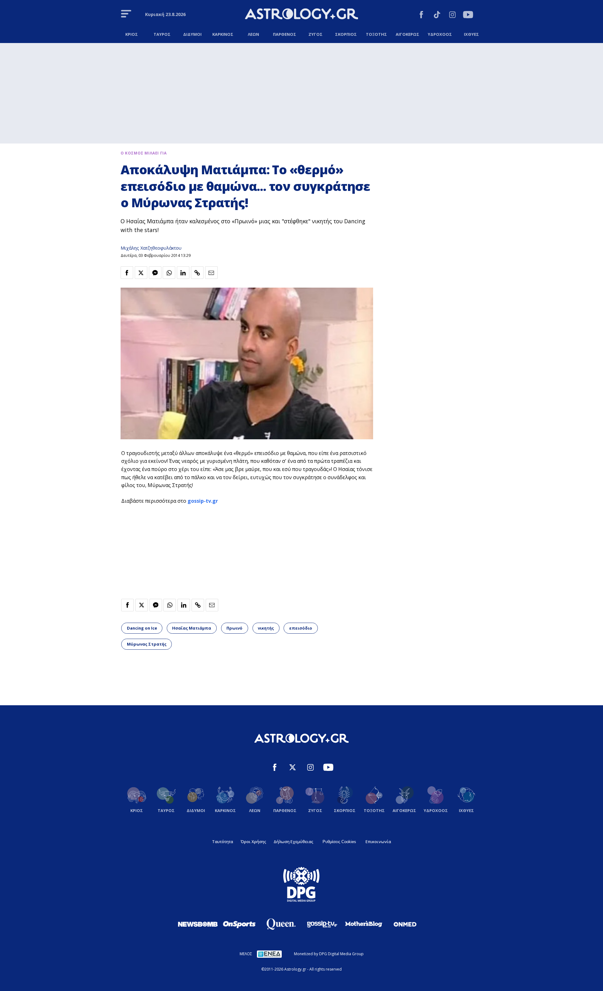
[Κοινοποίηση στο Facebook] (127, 272)
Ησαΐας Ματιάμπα (191, 628)
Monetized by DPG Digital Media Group (329, 953)
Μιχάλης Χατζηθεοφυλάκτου (151, 248)
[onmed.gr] (405, 924)
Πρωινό (234, 628)
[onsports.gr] (239, 924)
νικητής (266, 628)
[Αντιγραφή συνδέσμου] (197, 272)
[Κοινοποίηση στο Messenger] (155, 272)
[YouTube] (468, 15)
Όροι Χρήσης (253, 841)
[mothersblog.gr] (364, 924)
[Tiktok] (437, 15)
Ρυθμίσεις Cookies (339, 841)
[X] (292, 768)
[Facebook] (421, 15)
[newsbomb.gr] (198, 924)
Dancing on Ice (142, 628)
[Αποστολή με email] (211, 272)
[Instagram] (452, 15)
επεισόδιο (300, 628)
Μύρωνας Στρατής (146, 644)
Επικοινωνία (378, 841)
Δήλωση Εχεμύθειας (293, 841)
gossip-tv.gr (202, 500)
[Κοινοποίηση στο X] (141, 272)
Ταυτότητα (222, 841)
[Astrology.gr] (301, 14)
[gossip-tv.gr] (322, 924)
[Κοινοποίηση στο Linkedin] (183, 272)
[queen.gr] (281, 924)
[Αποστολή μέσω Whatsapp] (169, 272)
